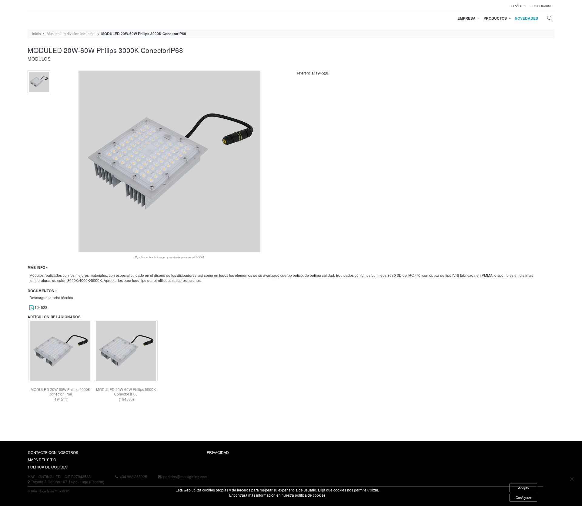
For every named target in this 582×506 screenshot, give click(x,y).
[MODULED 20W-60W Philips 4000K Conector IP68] (60, 351)
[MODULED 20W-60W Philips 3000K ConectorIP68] (39, 82)
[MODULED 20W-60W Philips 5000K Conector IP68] (126, 351)
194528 (40, 307)
